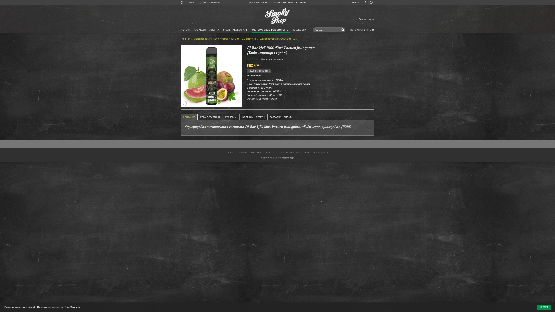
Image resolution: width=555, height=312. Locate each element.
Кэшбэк (270, 152)
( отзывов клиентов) (272, 59)
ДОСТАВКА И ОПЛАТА (281, 117)
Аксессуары (240, 30)
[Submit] (342, 29)
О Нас (230, 152)
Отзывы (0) (231, 117)
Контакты (280, 2)
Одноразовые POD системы (270, 30)
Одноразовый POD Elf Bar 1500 (278, 38)
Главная (185, 38)
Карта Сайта (321, 152)
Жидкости (299, 30)
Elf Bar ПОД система (243, 38)
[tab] (189, 117)
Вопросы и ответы (253, 117)
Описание (189, 117)
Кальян (185, 30)
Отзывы (301, 2)
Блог (291, 2)
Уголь (227, 30)
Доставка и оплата (289, 152)
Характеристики (210, 117)
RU (354, 2)
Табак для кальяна (206, 30)
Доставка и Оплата (260, 2)
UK (358, 2)
